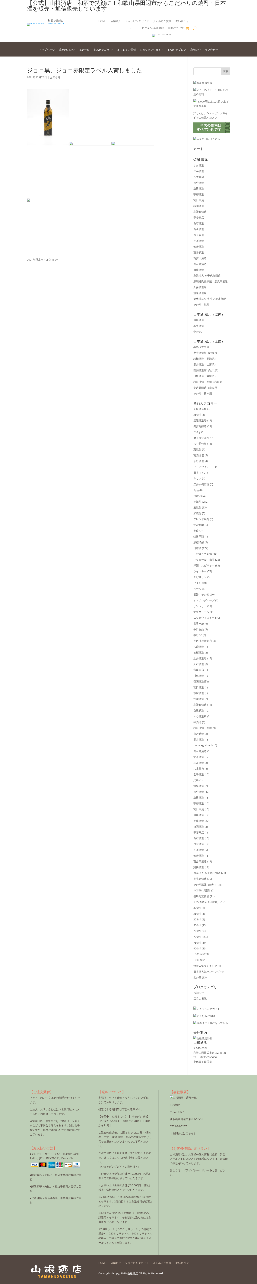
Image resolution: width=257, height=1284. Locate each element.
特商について (176, 28)
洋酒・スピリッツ (203, 565)
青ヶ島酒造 (200, 264)
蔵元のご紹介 (67, 49)
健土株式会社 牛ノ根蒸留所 (209, 298)
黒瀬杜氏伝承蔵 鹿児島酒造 (210, 281)
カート (134, 28)
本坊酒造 (198, 693)
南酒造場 (198, 455)
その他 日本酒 (202, 393)
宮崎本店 (198, 670)
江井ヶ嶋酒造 (201, 484)
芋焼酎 (197, 501)
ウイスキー (200, 571)
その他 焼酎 (201, 304)
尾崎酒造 (198, 320)
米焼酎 (197, 513)
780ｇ (197, 432)
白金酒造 (198, 229)
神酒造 (197, 722)
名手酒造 (198, 326)
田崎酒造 (198, 269)
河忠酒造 (198, 786)
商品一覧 (84, 49)
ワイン (197, 583)
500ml (197, 925)
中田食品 (198, 629)
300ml (197, 908)
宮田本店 (198, 200)
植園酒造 (198, 206)
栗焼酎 (197, 449)
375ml (197, 919)
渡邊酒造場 (200, 293)
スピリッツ (200, 577)
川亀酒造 (205, 376)
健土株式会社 (201, 438)
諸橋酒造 (205, 358)
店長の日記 (200, 998)
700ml (197, 931)
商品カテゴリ (101, 49)
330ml (197, 913)
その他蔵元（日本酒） (206, 902)
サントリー (200, 606)
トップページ (47, 49)
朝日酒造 (198, 687)
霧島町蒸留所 (201, 896)
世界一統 (198, 623)
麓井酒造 (205, 364)
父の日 (197, 977)
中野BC (197, 331)
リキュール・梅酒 (203, 559)
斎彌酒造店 (200, 681)
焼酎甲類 (198, 536)
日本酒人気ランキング (206, 971)
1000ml (198, 960)
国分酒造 (198, 182)
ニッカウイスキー (203, 617)
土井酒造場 (206, 353)
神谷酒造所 (200, 716)
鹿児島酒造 (200, 878)
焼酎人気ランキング (205, 966)
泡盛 (196, 530)
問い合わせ (182, 21)
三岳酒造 (198, 171)
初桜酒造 (198, 652)
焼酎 (196, 496)
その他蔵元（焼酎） (205, 884)
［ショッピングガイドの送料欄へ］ (119, 1166)
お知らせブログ (177, 49)
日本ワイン (200, 472)
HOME (102, 21)
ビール (197, 588)
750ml (197, 942)
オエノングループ (203, 600)
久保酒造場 (200, 287)
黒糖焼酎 (198, 542)
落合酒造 (198, 246)
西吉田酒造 (200, 258)
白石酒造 (198, 223)
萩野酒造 (198, 461)
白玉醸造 (198, 235)
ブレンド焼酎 (201, 519)
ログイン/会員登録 (153, 28)
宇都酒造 (198, 194)
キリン (197, 478)
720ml (197, 937)
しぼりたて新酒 (202, 554)
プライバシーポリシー (196, 1170)
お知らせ (55, 77)
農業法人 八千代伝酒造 (207, 275)
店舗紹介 (115, 21)
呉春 (202, 347)
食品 (196, 490)
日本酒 (197, 548)
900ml (197, 948)
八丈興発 (198, 177)
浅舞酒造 (198, 699)
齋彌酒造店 (206, 370)
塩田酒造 (198, 188)
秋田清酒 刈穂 (209, 382)
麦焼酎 (197, 507)
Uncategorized (202, 745)
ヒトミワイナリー (203, 467)
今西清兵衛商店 (202, 641)
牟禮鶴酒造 (200, 211)
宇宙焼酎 (198, 525)
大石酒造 (198, 664)
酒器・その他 (201, 594)
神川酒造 (198, 240)
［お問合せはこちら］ (183, 1133)
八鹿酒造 (198, 646)
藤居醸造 (198, 252)
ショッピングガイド (137, 21)
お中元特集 (200, 443)
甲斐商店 (198, 217)
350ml (197, 414)
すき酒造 (198, 165)
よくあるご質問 (162, 21)
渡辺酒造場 (200, 420)
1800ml (198, 954)
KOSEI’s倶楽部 (202, 890)
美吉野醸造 (206, 387)
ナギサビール (201, 612)
